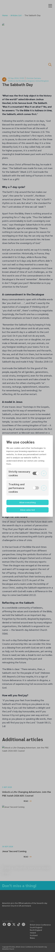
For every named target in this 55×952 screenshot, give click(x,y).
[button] (27, 473)
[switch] (36, 473)
